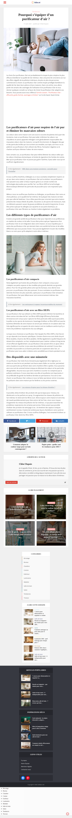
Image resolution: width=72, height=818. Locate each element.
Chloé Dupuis (44, 24)
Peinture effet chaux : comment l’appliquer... (41, 648)
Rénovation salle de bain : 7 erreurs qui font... (40, 702)
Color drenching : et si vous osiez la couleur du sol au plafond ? (51, 508)
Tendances (36, 12)
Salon (36, 628)
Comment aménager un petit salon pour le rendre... (41, 631)
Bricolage (37, 646)
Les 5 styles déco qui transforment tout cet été (20, 508)
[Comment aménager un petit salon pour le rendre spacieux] (29, 630)
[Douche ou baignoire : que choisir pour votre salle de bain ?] (29, 621)
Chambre (5, 793)
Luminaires (38, 637)
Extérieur (5, 798)
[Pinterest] (28, 778)
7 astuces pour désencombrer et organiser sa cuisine (39, 613)
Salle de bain (38, 619)
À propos (24, 760)
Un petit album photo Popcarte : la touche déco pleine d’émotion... (51, 534)
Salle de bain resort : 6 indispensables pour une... (40, 658)
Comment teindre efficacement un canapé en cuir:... (41, 744)
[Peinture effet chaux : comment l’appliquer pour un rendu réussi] (29, 648)
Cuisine (36, 610)
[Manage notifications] (67, 813)
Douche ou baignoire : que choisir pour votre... (39, 685)
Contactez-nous (26, 769)
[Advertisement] (36, 112)
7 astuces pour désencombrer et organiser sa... (41, 677)
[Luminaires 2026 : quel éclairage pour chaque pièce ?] (29, 639)
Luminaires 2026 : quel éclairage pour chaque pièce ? (41, 640)
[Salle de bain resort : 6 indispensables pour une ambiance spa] (29, 657)
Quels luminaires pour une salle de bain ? (39, 736)
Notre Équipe (25, 763)
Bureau (5, 791)
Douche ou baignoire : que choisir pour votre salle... (40, 622)
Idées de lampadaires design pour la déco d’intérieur (40, 727)
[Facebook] (23, 778)
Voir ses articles (11, 482)
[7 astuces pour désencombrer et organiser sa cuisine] (29, 612)
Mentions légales (26, 766)
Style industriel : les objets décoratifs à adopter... (39, 719)
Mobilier (5, 804)
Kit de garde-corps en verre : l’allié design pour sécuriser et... (20, 534)
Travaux (5, 814)
